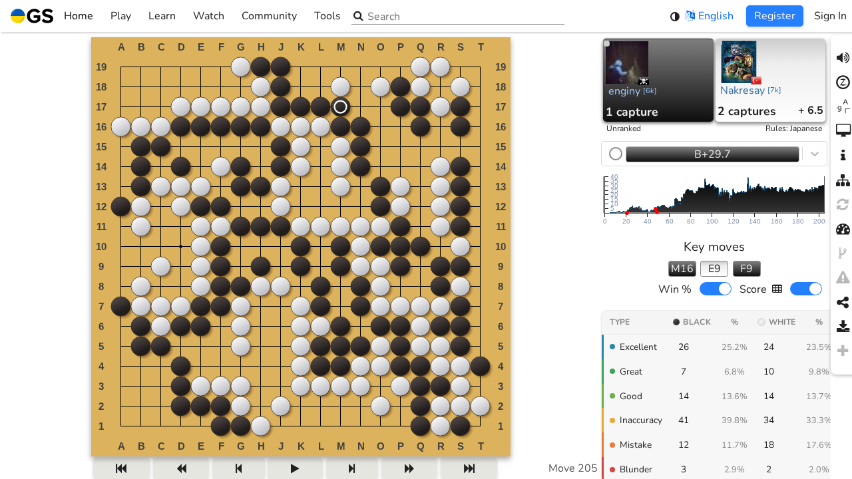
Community (269, 16)
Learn (162, 16)
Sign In (830, 16)
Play (120, 16)
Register (774, 16)
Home (78, 16)
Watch (208, 16)
